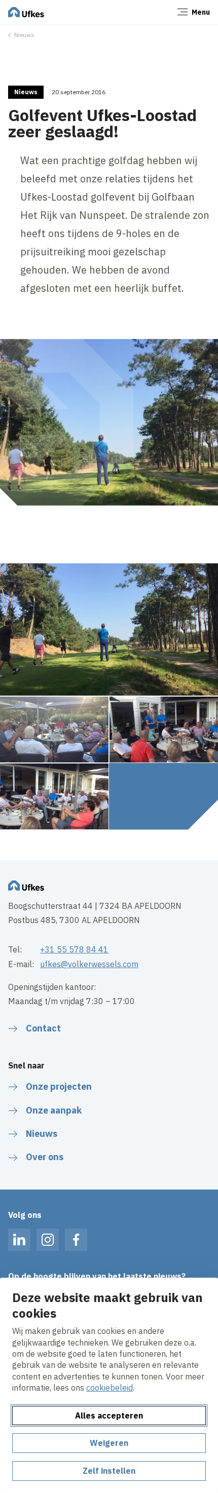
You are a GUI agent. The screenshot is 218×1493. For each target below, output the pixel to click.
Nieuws (24, 35)
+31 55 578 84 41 (74, 949)
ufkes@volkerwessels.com (89, 964)
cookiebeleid (109, 1388)
